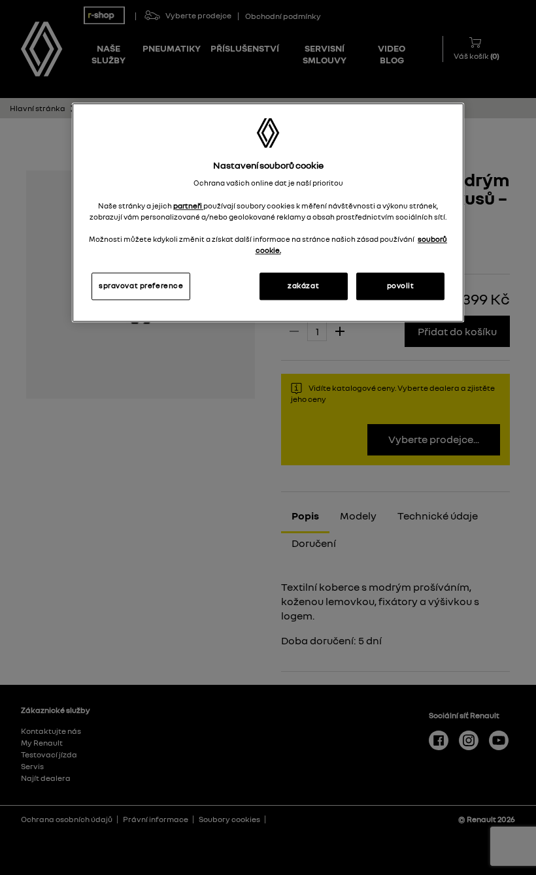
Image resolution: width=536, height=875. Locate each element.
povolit (400, 285)
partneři (188, 205)
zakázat (303, 285)
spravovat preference (141, 285)
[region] (268, 212)
